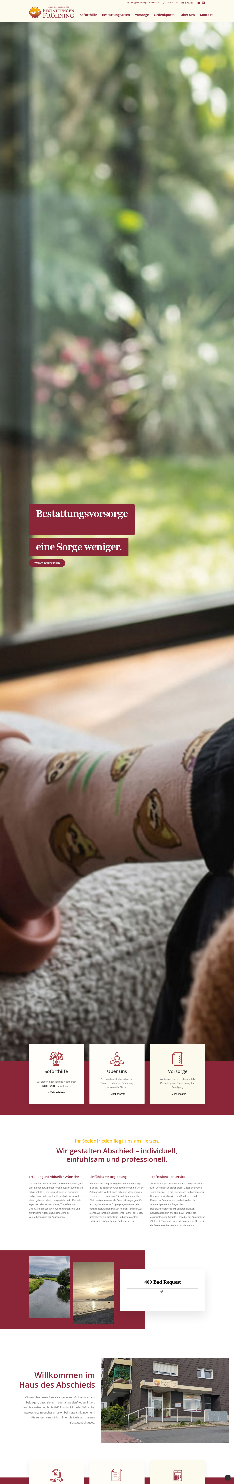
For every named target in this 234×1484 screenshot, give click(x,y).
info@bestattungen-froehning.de (145, 2)
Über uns (188, 15)
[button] (198, 3)
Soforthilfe (88, 15)
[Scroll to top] (227, 1477)
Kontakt (206, 15)
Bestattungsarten (116, 15)
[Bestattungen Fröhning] (51, 12)
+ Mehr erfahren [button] (56, 1092)
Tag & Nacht (186, 3)
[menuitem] (143, 2)
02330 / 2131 (172, 2)
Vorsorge (142, 15)
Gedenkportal (165, 15)
